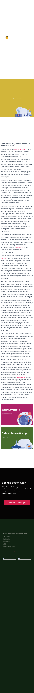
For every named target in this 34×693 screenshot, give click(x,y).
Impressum (6, 552)
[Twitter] (9, 525)
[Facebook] (5, 525)
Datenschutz (13, 552)
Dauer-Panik (21, 377)
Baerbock (19, 247)
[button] (31, 38)
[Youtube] (13, 525)
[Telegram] (7, 529)
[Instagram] (11, 529)
